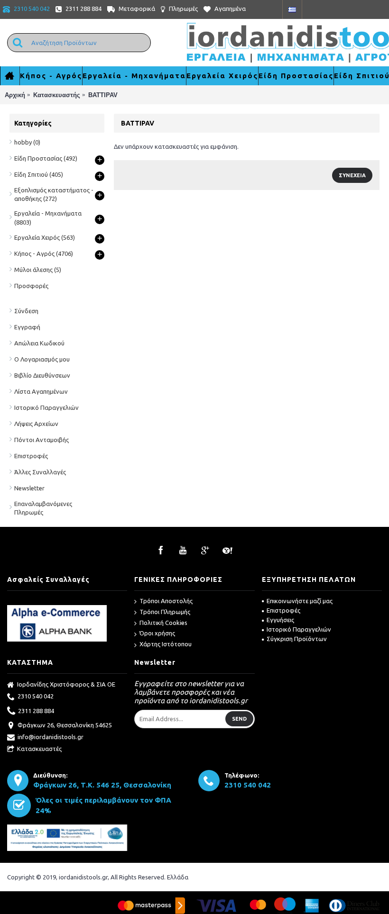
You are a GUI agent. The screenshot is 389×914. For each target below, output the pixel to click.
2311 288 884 (36, 710)
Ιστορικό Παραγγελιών (46, 407)
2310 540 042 (36, 696)
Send (239, 719)
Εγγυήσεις (280, 619)
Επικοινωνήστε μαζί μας (300, 600)
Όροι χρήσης (157, 633)
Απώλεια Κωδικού (39, 343)
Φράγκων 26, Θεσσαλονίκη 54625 (65, 725)
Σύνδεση (26, 311)
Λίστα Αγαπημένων (41, 391)
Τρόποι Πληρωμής (164, 611)
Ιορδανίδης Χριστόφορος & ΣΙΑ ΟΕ (66, 684)
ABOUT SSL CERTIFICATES (67, 601)
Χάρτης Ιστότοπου (165, 644)
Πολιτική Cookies (163, 622)
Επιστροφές (31, 455)
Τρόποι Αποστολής (166, 600)
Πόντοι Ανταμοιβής (41, 439)
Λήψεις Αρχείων (36, 423)
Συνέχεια (352, 175)
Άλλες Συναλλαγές (40, 472)
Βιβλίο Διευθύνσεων (42, 375)
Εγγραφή (27, 327)
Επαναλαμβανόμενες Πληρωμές (43, 508)
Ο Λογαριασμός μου (42, 359)
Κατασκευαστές (39, 748)
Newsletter (29, 488)
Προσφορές (31, 285)
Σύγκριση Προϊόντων (297, 638)
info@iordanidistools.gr (50, 736)
